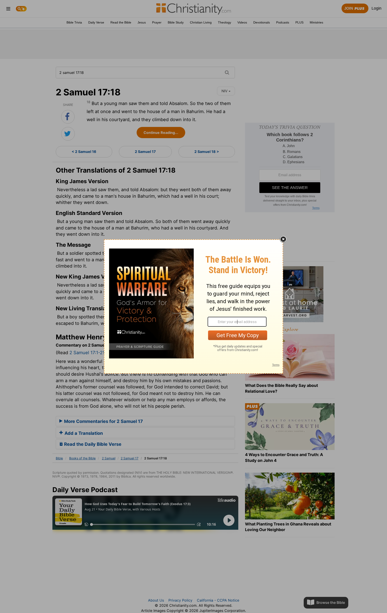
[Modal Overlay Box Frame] (193, 306)
